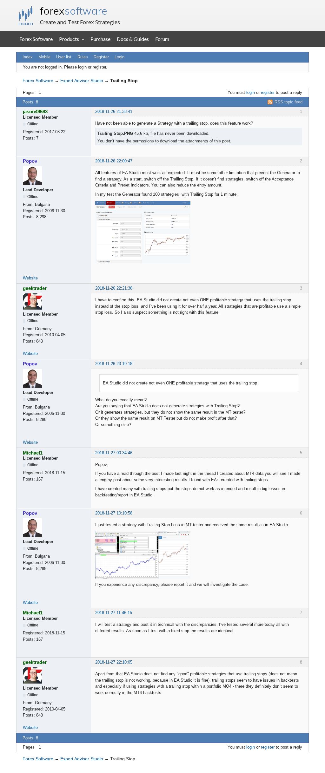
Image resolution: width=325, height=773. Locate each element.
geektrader (35, 288)
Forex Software (36, 39)
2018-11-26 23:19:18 (113, 363)
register (268, 92)
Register (101, 57)
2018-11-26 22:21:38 (113, 288)
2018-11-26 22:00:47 (113, 161)
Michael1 (33, 452)
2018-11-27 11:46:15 (113, 612)
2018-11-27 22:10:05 (113, 662)
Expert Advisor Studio (81, 80)
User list (63, 57)
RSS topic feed (288, 102)
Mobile (44, 57)
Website (30, 278)
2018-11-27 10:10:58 (113, 513)
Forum (162, 39)
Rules (82, 57)
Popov (30, 161)
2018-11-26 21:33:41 (113, 111)
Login (119, 57)
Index (28, 57)
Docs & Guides (133, 39)
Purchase (100, 39)
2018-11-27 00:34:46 (113, 452)
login (250, 92)
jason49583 (35, 111)
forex (73, 10)
